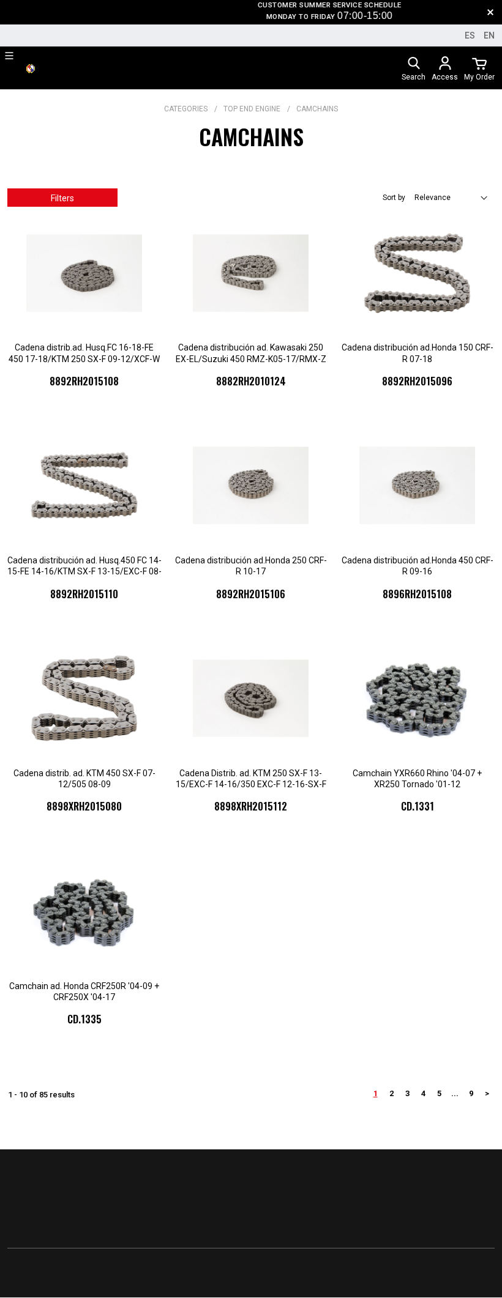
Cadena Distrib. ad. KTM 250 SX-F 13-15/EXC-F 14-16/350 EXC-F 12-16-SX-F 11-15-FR (251, 779)
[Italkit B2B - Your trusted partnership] (31, 68)
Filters (62, 198)
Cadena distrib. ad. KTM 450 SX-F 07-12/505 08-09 (84, 778)
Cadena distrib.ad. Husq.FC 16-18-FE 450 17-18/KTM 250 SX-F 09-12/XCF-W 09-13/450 (84, 353)
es (470, 35)
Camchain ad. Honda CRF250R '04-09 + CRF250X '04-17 (84, 991)
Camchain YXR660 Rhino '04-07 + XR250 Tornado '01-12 (417, 778)
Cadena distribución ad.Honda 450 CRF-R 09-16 (417, 565)
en (489, 35)
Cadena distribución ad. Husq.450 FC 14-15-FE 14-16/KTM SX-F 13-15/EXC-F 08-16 (84, 566)
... (455, 1093)
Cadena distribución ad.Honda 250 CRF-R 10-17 (251, 565)
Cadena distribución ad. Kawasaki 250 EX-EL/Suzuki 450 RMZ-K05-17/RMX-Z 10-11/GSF (251, 353)
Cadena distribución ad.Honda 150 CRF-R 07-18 (417, 353)
